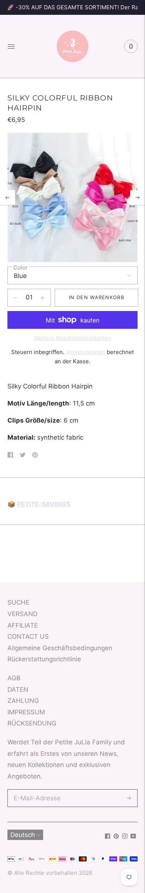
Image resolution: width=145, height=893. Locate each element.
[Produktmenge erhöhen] (15, 298)
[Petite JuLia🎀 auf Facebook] (107, 836)
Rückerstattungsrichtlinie (44, 659)
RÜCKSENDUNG (32, 723)
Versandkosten (85, 351)
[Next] (137, 197)
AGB (13, 678)
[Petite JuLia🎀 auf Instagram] (125, 836)
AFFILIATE (22, 625)
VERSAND (22, 614)
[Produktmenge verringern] (43, 298)
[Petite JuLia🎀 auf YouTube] (133, 836)
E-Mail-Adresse (35, 790)
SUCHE (18, 602)
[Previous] (7, 197)
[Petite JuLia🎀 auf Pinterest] (116, 836)
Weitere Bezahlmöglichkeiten (72, 337)
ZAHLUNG (23, 700)
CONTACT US (28, 636)
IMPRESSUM (26, 712)
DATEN (17, 689)
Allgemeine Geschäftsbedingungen (59, 648)
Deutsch (22, 835)
